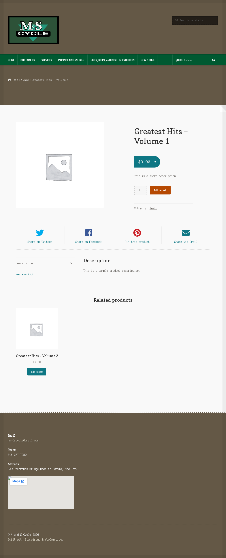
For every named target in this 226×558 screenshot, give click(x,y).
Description (24, 263)
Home (11, 60)
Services (46, 60)
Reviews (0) (24, 274)
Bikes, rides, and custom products (113, 60)
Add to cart (160, 190)
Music (25, 80)
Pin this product (137, 241)
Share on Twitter (40, 241)
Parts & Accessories (71, 60)
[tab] (45, 263)
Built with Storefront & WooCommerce (35, 539)
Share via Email (186, 241)
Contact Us (28, 60)
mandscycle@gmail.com (23, 440)
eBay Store (147, 60)
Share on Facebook (88, 241)
